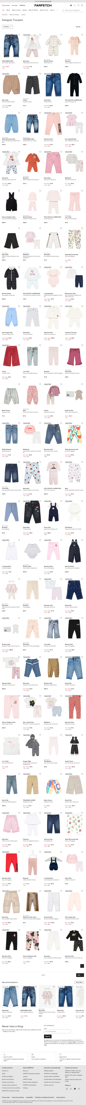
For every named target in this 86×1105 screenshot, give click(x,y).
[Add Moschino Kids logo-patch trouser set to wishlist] (61, 579)
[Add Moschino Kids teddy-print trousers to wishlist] (82, 696)
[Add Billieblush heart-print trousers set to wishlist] (82, 152)
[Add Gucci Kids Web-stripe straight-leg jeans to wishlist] (19, 774)
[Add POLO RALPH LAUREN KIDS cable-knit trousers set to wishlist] (82, 74)
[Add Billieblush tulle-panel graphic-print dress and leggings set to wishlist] (40, 228)
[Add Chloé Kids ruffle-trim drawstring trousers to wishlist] (82, 345)
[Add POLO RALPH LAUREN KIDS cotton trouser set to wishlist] (61, 191)
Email (45, 1028)
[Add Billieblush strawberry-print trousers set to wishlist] (61, 696)
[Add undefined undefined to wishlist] (17, 987)
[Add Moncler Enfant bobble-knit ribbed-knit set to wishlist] (40, 191)
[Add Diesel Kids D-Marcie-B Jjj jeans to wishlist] (82, 657)
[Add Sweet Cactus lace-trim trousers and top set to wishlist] (82, 735)
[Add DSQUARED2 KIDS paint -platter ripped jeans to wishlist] (19, 35)
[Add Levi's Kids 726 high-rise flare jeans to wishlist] (61, 618)
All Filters (6, 26)
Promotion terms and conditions (11, 1088)
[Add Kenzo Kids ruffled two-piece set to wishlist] (82, 852)
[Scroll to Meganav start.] (57, 10)
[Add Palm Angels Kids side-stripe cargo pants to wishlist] (19, 306)
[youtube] (79, 1089)
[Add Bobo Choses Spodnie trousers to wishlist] (19, 384)
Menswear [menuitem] (15, 5)
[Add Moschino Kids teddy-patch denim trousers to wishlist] (61, 423)
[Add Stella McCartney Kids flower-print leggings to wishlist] (82, 813)
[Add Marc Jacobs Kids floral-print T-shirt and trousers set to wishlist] (40, 696)
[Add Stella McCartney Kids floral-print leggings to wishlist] (82, 228)
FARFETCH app (27, 1079)
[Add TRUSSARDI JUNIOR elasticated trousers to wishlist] (40, 774)
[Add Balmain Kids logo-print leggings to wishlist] (82, 618)
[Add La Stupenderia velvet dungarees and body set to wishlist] (61, 852)
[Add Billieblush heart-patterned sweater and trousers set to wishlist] (40, 423)
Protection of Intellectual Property (44, 1097)
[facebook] (75, 1089)
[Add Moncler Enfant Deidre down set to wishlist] (61, 35)
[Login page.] (75, 5)
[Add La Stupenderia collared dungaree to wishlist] (19, 540)
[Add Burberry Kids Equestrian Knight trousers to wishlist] (61, 657)
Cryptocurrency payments (9, 1085)
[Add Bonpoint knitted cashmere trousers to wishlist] (40, 852)
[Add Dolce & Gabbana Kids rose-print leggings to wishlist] (40, 930)
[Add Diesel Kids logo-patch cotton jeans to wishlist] (61, 152)
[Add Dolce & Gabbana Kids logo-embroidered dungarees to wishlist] (19, 191)
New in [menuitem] (8, 10)
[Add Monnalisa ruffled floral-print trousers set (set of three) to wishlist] (19, 579)
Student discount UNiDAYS (51, 1076)
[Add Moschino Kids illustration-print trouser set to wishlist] (19, 657)
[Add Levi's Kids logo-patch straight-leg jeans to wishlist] (40, 345)
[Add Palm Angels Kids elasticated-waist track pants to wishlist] (82, 891)
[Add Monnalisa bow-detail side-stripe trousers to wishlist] (61, 228)
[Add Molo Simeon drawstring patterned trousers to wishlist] (82, 462)
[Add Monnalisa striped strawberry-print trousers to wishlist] (40, 462)
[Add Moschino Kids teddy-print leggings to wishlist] (19, 930)
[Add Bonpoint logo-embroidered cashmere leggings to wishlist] (61, 345)
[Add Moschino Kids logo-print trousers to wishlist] (61, 113)
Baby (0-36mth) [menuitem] (33, 10)
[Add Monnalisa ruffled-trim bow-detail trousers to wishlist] (19, 813)
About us (25, 1070)
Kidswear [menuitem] (22, 5)
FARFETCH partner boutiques (31, 1073)
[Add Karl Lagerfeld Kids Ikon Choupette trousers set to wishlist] (82, 113)
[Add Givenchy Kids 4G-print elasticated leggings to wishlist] (61, 891)
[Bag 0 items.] (82, 5)
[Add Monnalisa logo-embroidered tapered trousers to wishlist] (61, 930)
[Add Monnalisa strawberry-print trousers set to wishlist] (19, 152)
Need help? (63, 1057)
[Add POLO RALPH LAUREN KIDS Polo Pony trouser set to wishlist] (61, 462)
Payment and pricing (8, 1082)
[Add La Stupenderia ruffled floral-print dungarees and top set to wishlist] (61, 267)
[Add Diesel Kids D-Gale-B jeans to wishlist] (61, 74)
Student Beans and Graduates (52, 1079)
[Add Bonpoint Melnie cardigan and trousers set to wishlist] (40, 152)
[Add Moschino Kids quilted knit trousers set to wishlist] (61, 306)
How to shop (7, 1057)
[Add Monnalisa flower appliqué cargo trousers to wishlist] (19, 891)
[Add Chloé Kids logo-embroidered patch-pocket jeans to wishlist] (19, 462)
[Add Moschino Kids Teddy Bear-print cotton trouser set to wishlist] (82, 930)
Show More (79, 982)
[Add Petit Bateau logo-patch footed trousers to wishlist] (61, 735)
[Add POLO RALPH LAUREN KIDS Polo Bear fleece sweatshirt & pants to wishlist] (40, 267)
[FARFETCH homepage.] (43, 5)
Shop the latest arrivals (45, 1)
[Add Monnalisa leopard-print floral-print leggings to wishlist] (40, 618)
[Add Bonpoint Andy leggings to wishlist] (19, 501)
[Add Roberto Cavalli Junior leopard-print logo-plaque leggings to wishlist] (40, 891)
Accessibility (29, 1097)
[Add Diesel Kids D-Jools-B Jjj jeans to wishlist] (40, 306)
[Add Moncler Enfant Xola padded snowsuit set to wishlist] (19, 267)
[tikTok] (71, 1089)
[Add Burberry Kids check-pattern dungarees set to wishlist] (40, 540)
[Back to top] (82, 966)
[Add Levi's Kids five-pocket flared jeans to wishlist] (82, 191)
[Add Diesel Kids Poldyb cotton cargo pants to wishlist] (82, 774)
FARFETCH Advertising (29, 1085)
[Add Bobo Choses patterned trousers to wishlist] (61, 774)
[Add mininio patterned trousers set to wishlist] (61, 384)
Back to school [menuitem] (16, 10)
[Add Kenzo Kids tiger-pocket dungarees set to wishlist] (61, 501)
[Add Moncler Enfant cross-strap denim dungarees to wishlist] (82, 540)
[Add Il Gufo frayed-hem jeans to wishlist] (40, 74)
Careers (25, 1076)
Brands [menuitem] (25, 10)
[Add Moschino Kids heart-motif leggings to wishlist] (61, 540)
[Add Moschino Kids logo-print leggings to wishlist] (19, 852)
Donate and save (48, 1085)
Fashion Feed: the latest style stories (73, 1080)
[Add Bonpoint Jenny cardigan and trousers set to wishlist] (82, 35)
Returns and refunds (8, 1079)
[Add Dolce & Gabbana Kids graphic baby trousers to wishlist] (19, 696)
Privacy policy (6, 1097)
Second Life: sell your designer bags (73, 1075)
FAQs (33, 1057)
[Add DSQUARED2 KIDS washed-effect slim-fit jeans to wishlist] (40, 113)
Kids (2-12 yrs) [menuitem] (44, 10)
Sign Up (47, 1036)
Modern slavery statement (30, 1082)
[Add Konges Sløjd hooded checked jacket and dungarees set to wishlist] (40, 735)
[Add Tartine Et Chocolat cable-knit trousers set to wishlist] (82, 306)
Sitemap (25, 1088)
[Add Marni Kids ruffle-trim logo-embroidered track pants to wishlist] (19, 228)
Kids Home (4, 14)
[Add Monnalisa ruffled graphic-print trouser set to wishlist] (40, 35)
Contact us (5, 1070)
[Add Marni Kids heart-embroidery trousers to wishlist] (19, 74)
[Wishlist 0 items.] (78, 5)
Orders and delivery (7, 1076)
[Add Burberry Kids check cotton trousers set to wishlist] (82, 384)
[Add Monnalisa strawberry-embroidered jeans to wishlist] (40, 657)
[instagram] (67, 1089)
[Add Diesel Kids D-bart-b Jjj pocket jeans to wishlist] (82, 579)
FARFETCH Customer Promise (10, 1090)
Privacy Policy (72, 1041)
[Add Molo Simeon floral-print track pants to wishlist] (40, 384)
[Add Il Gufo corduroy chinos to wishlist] (19, 345)
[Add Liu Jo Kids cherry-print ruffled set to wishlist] (19, 735)
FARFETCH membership (51, 1073)
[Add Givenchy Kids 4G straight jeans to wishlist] (61, 813)
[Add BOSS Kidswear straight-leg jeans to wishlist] (19, 423)
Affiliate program (48, 1070)
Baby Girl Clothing (14, 14)
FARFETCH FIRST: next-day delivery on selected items (73, 1071)
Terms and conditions (18, 1097)
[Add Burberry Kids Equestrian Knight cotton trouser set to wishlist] (19, 618)
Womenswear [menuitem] (6, 5)
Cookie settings (60, 1097)
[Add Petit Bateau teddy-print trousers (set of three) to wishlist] (82, 501)
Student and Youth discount (52, 1082)
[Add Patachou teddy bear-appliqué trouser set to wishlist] (40, 813)
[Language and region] (71, 5)
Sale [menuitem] (3, 10)
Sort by (78, 26)
